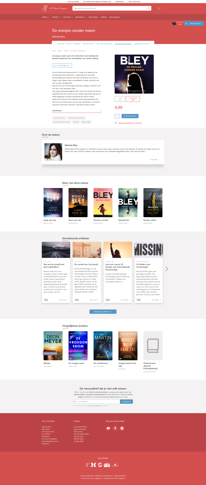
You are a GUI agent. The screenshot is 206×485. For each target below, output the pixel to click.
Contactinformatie (80, 427)
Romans (55, 17)
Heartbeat (45, 436)
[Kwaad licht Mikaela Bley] (128, 206)
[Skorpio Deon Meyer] (53, 349)
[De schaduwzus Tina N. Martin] (103, 349)
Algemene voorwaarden (103, 476)
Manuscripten (79, 439)
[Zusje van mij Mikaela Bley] (53, 206)
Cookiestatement (120, 476)
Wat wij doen (46, 427)
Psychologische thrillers (76, 118)
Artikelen (104, 17)
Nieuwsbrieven (114, 17)
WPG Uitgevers (120, 478)
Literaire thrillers (59, 118)
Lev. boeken (46, 434)
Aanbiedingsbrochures (50, 441)
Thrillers (44, 17)
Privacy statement (86, 476)
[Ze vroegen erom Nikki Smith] (78, 349)
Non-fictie (66, 17)
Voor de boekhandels (81, 434)
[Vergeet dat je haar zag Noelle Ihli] (128, 350)
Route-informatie (80, 429)
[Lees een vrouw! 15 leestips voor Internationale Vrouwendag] (118, 272)
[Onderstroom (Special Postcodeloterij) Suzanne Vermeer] (153, 352)
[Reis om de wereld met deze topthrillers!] (56, 272)
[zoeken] (149, 8)
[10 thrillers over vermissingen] (149, 272)
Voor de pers (78, 432)
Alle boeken (79, 17)
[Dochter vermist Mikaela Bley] (103, 206)
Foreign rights (79, 441)
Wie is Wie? (46, 429)
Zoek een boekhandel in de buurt (130, 123)
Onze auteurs (93, 17)
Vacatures (45, 444)
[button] (167, 269)
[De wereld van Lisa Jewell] (87, 272)
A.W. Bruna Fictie (48, 432)
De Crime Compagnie (49, 439)
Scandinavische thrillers (61, 122)
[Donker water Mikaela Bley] (153, 206)
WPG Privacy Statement (95, 405)
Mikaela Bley (86, 122)
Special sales (78, 436)
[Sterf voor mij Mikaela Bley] (78, 206)
